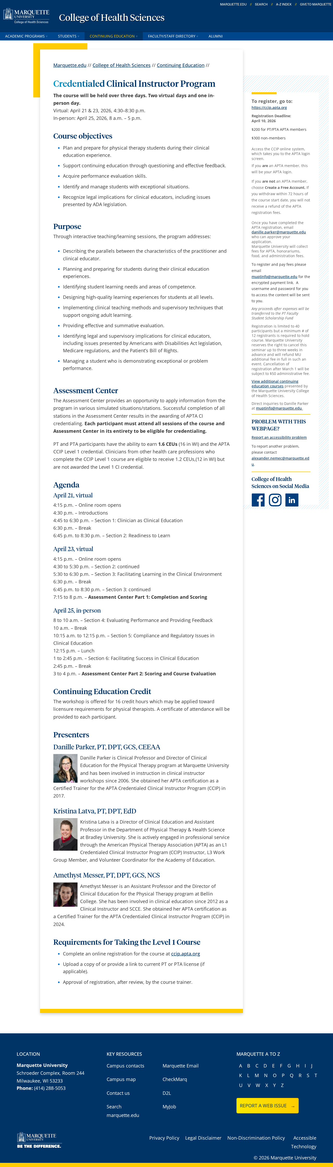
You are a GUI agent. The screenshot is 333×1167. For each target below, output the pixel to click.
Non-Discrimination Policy (256, 1138)
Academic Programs (25, 36)
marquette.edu (233, 4)
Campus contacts (125, 1066)
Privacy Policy (164, 1138)
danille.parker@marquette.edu (279, 232)
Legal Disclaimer (203, 1138)
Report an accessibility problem (279, 437)
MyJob (169, 1106)
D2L (167, 1093)
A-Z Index (284, 4)
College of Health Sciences (112, 18)
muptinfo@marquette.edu (274, 276)
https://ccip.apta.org (269, 107)
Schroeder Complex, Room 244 (50, 1073)
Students (67, 36)
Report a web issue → (267, 1105)
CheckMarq (175, 1079)
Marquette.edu (69, 65)
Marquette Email (181, 1066)
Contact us (118, 1093)
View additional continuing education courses (275, 383)
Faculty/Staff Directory (171, 36)
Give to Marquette (315, 4)
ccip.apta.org (185, 953)
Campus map (121, 1079)
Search (261, 4)
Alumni (216, 36)
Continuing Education (112, 36)
